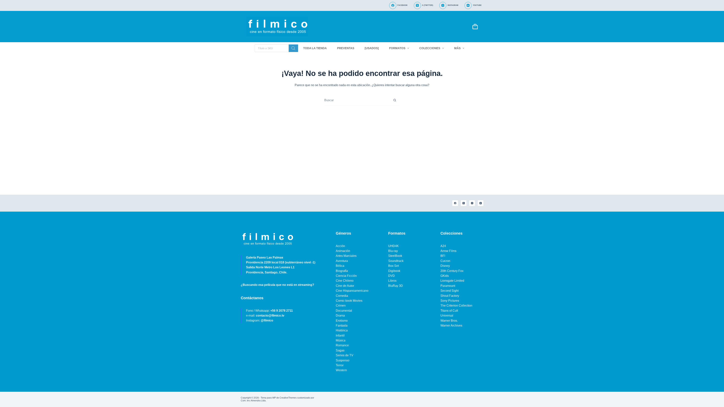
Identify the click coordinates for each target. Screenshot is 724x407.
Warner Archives (451, 325)
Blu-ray (393, 250)
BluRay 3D (395, 285)
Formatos (397, 48)
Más (457, 48)
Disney (445, 265)
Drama (340, 315)
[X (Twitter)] (463, 203)
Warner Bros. (449, 320)
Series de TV (344, 355)
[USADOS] (372, 48)
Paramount (447, 285)
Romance (342, 345)
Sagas (340, 350)
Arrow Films (448, 250)
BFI (442, 255)
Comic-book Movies (349, 300)
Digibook (394, 270)
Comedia (342, 295)
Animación (343, 250)
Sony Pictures (449, 300)
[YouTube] (480, 203)
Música (340, 340)
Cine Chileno (345, 280)
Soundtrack (395, 260)
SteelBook (395, 255)
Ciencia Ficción (346, 275)
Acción (340, 246)
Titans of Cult (449, 310)
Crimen (341, 305)
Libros (392, 280)
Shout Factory (449, 295)
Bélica (340, 265)
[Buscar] (293, 48)
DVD (391, 275)
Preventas (345, 48)
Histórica (342, 330)
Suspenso (342, 360)
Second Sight (449, 290)
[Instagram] (472, 203)
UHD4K (393, 246)
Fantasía (341, 325)
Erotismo (342, 320)
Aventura (342, 260)
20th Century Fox (451, 270)
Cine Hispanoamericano (352, 290)
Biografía (342, 270)
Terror (340, 365)
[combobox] (357, 100)
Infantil (340, 335)
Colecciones (429, 48)
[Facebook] (455, 203)
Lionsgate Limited (452, 280)
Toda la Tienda (315, 48)
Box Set (393, 265)
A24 (443, 246)
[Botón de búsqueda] (395, 100)
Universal (446, 315)
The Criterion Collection (456, 305)
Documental (344, 310)
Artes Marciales (346, 255)
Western (341, 370)
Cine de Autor (345, 285)
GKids (444, 275)
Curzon (445, 260)
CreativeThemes (288, 397)
